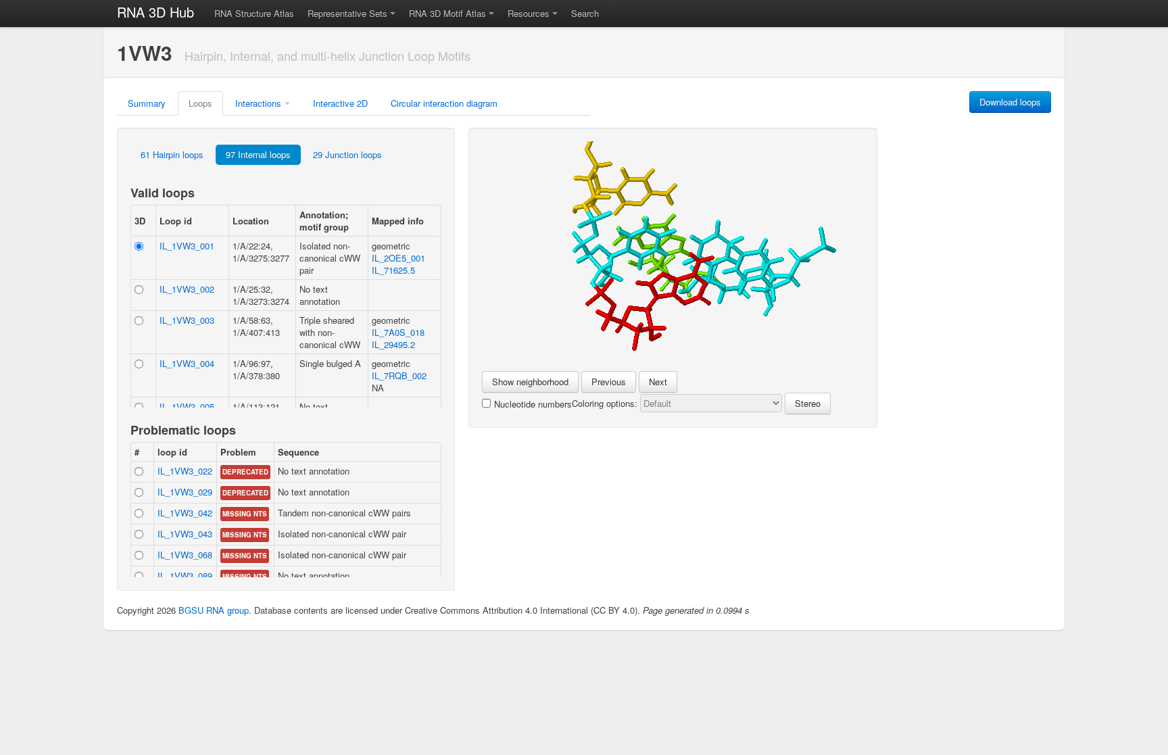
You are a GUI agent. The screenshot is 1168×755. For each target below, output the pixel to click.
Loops (200, 103)
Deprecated (245, 472)
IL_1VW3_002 (187, 289)
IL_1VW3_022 (184, 470)
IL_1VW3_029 (184, 491)
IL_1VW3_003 (187, 320)
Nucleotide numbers (533, 403)
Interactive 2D (340, 103)
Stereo (808, 403)
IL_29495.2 (393, 344)
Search (585, 13)
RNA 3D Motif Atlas (447, 13)
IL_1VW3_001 (187, 245)
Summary (147, 103)
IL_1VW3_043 (184, 533)
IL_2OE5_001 (398, 257)
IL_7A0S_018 (398, 332)
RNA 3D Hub (155, 12)
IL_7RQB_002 (399, 375)
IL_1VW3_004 (187, 363)
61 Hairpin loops (172, 154)
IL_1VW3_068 (184, 554)
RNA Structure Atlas (254, 13)
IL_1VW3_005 (187, 406)
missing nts (244, 513)
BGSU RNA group (213, 610)
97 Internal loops (258, 154)
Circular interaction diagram (444, 103)
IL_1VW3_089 (184, 575)
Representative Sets (347, 13)
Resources (529, 13)
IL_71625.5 (393, 270)
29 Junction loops (347, 154)
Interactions (258, 103)
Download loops (1010, 101)
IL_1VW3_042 (184, 512)
